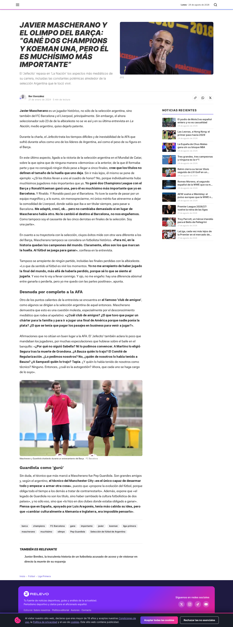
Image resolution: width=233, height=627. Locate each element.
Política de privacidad (45, 622)
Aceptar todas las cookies (159, 620)
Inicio (22, 576)
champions (39, 526)
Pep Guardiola (77, 531)
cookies (75, 622)
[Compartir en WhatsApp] (203, 98)
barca (25, 526)
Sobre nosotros (42, 610)
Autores (75, 610)
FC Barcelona (57, 526)
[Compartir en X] (210, 98)
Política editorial (60, 610)
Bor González (36, 96)
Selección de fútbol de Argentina (107, 531)
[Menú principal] (17, 4)
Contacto (86, 610)
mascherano (28, 531)
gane (72, 526)
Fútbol (31, 576)
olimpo (61, 531)
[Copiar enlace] (195, 98)
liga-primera (129, 526)
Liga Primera (44, 576)
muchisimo (46, 531)
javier (101, 526)
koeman (113, 526)
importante (87, 526)
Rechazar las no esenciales (199, 620)
